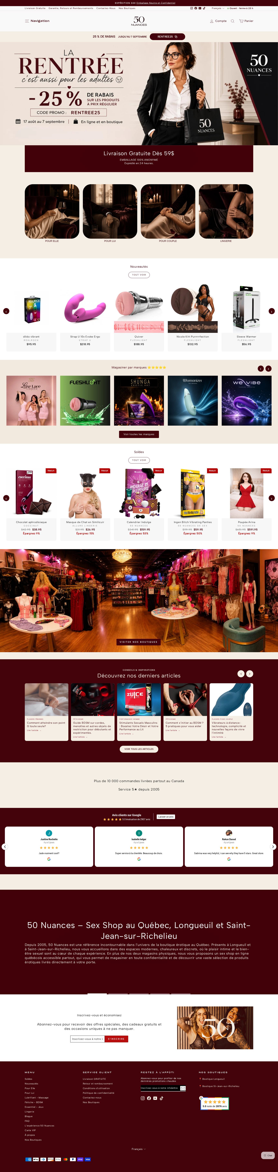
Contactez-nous (92, 1097)
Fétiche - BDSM (34, 1102)
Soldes (28, 1079)
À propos (30, 1135)
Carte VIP (30, 1130)
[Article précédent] (241, 673)
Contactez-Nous (105, 8)
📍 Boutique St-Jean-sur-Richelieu (219, 1086)
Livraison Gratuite (35, 8)
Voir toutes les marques (139, 434)
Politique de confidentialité (98, 1093)
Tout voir (139, 275)
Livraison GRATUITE (94, 1079)
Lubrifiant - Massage (37, 1097)
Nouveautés (31, 1083)
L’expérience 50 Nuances (39, 1125)
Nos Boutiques (127, 8)
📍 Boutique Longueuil (212, 1079)
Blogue (29, 1116)
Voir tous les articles (139, 749)
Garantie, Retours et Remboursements (71, 8)
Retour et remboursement (98, 1083)
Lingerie (29, 1111)
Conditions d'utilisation (96, 1088)
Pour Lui (29, 1093)
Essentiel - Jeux (34, 1107)
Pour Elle (30, 1088)
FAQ (27, 1121)
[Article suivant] (249, 673)
